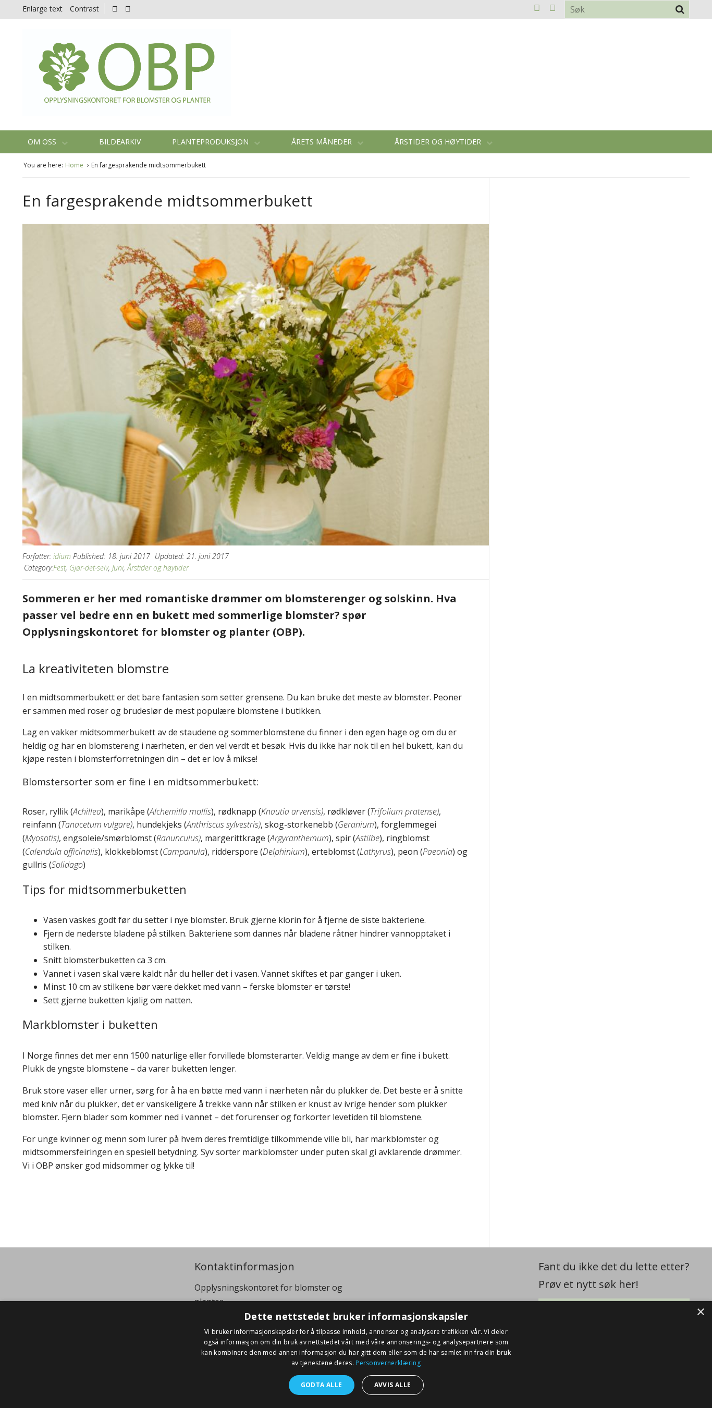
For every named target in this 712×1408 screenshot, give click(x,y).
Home (75, 165)
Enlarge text (42, 9)
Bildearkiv (120, 142)
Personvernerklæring (388, 1362)
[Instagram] (128, 9)
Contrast (84, 9)
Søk (680, 9)
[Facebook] (115, 9)
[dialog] (356, 1354)
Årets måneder (322, 142)
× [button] (700, 1312)
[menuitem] (117, 8)
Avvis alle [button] (392, 1384)
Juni (118, 568)
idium (62, 556)
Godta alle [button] (321, 1384)
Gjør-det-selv (88, 568)
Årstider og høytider (439, 142)
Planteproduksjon (211, 142)
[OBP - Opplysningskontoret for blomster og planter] (126, 72)
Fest (59, 568)
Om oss (43, 142)
